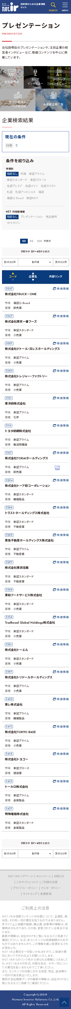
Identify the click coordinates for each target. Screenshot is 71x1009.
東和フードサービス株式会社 (23, 595)
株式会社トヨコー (16, 759)
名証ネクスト (48, 186)
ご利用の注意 (50, 882)
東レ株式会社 (13, 704)
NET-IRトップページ (20, 876)
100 (39, 241)
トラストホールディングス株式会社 (27, 513)
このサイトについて (27, 882)
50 (31, 241)
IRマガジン (13, 223)
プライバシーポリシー (25, 888)
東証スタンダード (17, 180)
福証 (41, 192)
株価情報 (63, 289)
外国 (23, 174)
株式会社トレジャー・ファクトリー (26, 376)
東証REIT (32, 198)
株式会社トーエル (16, 650)
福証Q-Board (15, 198)
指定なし (12, 174)
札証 (9, 192)
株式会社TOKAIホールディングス (26, 458)
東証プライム (36, 174)
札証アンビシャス (25, 192)
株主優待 (51, 217)
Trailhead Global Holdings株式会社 (30, 622)
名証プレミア (14, 186)
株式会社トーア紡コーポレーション (27, 486)
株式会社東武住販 (17, 568)
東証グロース (38, 180)
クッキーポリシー (51, 888)
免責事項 (45, 894)
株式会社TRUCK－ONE (21, 294)
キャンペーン (43, 876)
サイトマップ (30, 894)
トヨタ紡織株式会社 (18, 431)
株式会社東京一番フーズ (21, 321)
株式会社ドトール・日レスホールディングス (32, 349)
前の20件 (10, 262)
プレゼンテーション (32, 217)
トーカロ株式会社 (16, 787)
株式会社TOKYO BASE (20, 732)
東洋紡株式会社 (15, 403)
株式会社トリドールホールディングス (28, 677)
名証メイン (31, 186)
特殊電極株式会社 (17, 814)
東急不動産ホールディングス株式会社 (29, 540)
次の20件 (61, 262)
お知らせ (59, 876)
